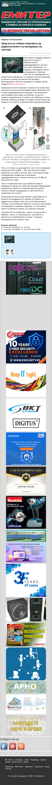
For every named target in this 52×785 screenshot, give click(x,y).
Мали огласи (17, 762)
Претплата (22, 4)
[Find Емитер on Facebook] (4, 746)
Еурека (43, 760)
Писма (7, 762)
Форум (25, 762)
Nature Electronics (17, 84)
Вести (11, 760)
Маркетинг (31, 4)
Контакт (18, 5)
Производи (35, 760)
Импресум (12, 4)
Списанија (19, 760)
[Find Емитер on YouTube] (13, 746)
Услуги (10, 5)
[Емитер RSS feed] (21, 746)
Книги (27, 760)
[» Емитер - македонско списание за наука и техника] (26, 18)
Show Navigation (4, 5)
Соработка (41, 4)
